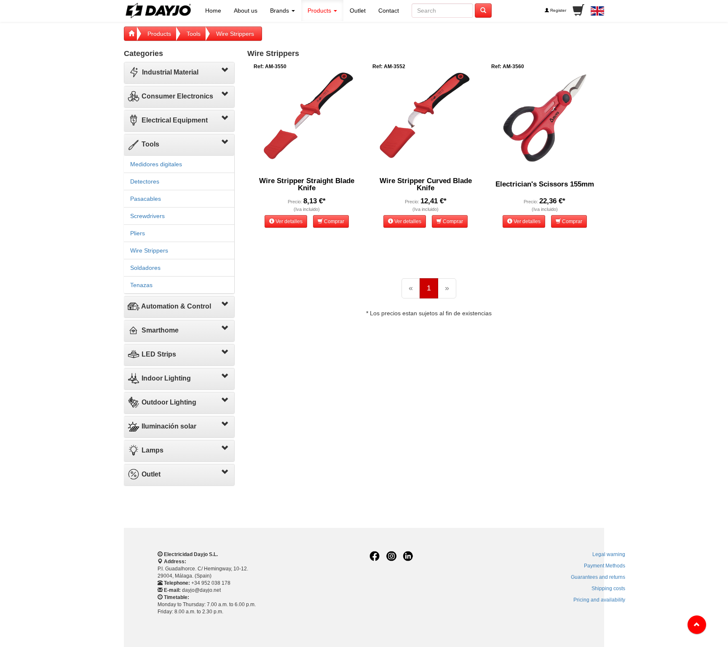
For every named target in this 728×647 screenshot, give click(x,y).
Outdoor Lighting (168, 402)
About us (245, 10)
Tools (194, 33)
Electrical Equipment (174, 120)
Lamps (151, 450)
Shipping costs (608, 588)
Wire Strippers (235, 33)
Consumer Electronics (176, 96)
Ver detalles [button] (288, 221)
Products (320, 10)
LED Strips (158, 354)
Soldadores (145, 267)
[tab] (179, 72)
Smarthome (159, 330)
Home (213, 10)
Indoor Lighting (165, 378)
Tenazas (141, 285)
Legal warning (608, 554)
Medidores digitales (156, 164)
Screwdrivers (147, 216)
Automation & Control (175, 306)
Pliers (137, 233)
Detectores (144, 181)
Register (557, 10)
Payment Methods (604, 566)
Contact (388, 10)
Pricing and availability (599, 600)
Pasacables (145, 198)
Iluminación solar (168, 426)
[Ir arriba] (697, 624)
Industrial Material (169, 72)
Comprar (333, 221)
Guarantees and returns (598, 577)
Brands (280, 10)
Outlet (358, 10)
